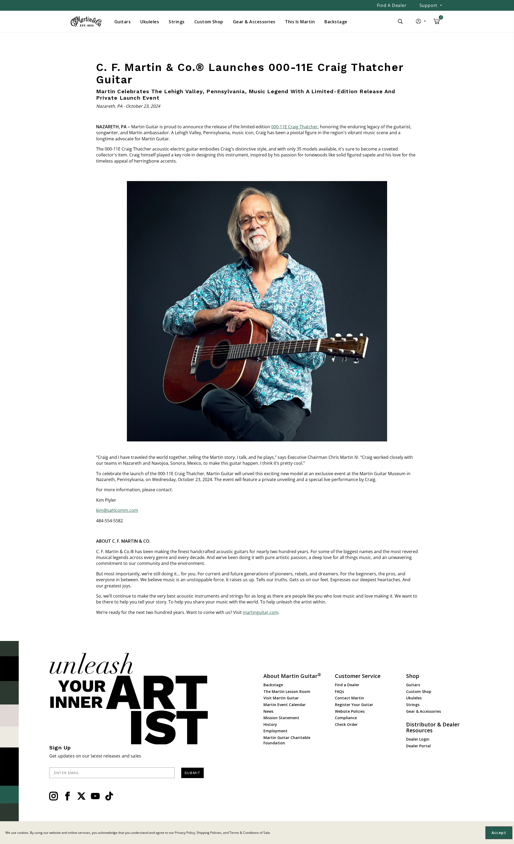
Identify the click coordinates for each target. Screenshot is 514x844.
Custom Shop (418, 691)
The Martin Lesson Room (286, 691)
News (268, 711)
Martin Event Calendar (284, 704)
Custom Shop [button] (208, 22)
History (270, 724)
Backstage (273, 684)
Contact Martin (349, 697)
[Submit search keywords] (400, 21)
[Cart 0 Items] (437, 23)
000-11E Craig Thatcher (294, 127)
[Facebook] (67, 796)
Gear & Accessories (423, 711)
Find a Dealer (391, 5)
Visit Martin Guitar (281, 697)
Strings (412, 704)
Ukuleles (414, 697)
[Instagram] (53, 796)
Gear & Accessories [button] (254, 22)
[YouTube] (95, 796)
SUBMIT (192, 773)
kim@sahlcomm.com (117, 510)
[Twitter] (81, 796)
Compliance (346, 717)
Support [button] (428, 5)
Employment (275, 730)
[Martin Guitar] (86, 21)
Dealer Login (417, 739)
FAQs (339, 691)
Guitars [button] (122, 22)
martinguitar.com (260, 612)
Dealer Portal (418, 745)
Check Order (346, 724)
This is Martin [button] (300, 22)
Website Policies (350, 711)
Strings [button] (176, 22)
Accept (499, 832)
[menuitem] (122, 21)
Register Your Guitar (354, 704)
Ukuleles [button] (149, 22)
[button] (421, 22)
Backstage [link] (335, 22)
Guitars (413, 684)
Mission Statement (281, 717)
